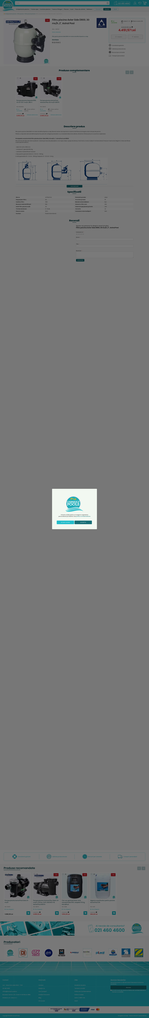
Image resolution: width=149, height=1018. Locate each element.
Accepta (83, 522)
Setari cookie (65, 522)
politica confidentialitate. (83, 516)
